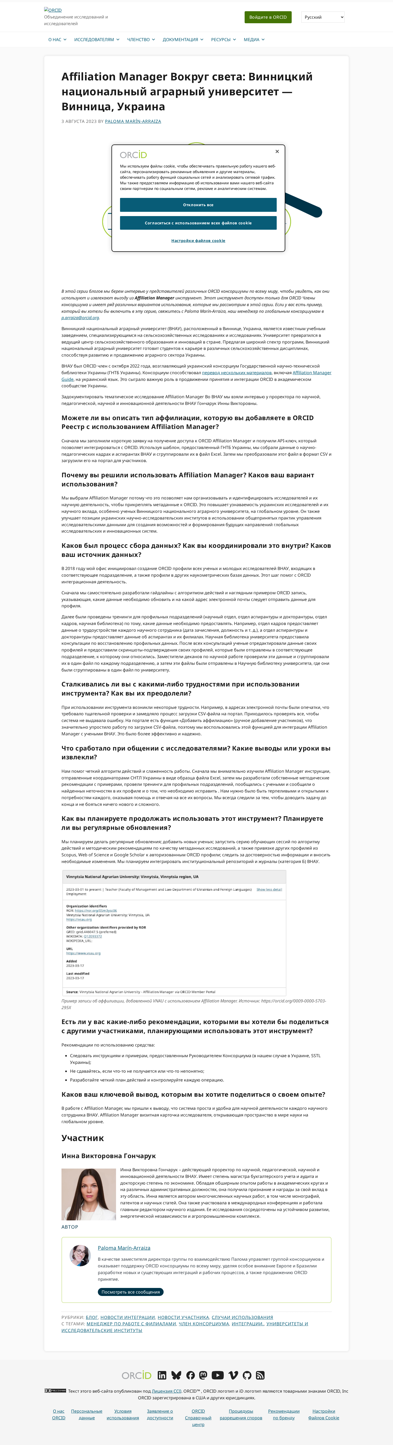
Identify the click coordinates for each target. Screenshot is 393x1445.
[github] (247, 1378)
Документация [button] (180, 39)
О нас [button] (54, 39)
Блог (92, 1317)
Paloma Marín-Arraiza (124, 1247)
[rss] (260, 1378)
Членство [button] (138, 39)
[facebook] (190, 1378)
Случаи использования (242, 1317)
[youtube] (217, 1378)
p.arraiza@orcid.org (80, 318)
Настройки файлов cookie (323, 1414)
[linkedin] (162, 1378)
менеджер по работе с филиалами (131, 1324)
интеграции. (248, 1324)
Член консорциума (204, 1324)
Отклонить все (198, 204)
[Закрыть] (277, 151)
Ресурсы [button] (221, 39)
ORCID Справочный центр (198, 1417)
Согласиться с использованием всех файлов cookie (198, 222)
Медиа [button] (251, 39)
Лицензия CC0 (166, 1391)
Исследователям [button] (94, 39)
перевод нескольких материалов (237, 373)
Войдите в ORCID (268, 17)
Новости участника (183, 1317)
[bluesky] (176, 1378)
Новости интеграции (128, 1317)
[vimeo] (233, 1378)
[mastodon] (203, 1378)
